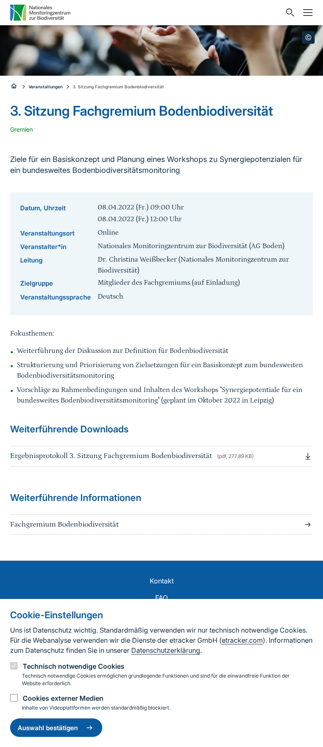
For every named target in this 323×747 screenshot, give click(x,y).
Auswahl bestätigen (48, 728)
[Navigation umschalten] (306, 12)
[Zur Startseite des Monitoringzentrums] (40, 12)
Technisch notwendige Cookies (73, 666)
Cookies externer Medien (63, 698)
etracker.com (242, 640)
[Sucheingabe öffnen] (288, 12)
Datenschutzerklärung (165, 650)
